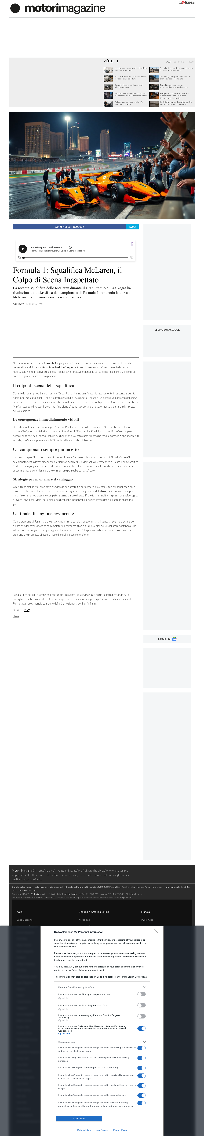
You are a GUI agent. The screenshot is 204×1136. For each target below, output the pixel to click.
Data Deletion (84, 1130)
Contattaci (115, 886)
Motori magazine (39, 894)
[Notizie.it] (186, 3)
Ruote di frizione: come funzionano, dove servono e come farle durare (131, 77)
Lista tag (31, 890)
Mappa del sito (19, 890)
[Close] (157, 932)
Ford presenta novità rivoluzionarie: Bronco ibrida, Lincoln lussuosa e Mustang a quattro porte (174, 95)
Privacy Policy (120, 1130)
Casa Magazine (25, 919)
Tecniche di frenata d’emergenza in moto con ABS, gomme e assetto (176, 69)
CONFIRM (79, 1118)
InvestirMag (147, 919)
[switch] (141, 994)
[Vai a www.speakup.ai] (132, 244)
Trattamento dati (171, 886)
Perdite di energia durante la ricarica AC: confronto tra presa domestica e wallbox (131, 94)
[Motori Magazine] (57, 8)
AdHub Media (70, 894)
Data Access (102, 1130)
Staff (26, 610)
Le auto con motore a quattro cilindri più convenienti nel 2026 (131, 69)
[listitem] (102, 987)
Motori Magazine (22, 870)
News (16, 616)
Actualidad (84, 919)
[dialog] (102, 1031)
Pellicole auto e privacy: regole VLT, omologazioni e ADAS (128, 103)
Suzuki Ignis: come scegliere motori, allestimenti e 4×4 (129, 86)
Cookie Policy (128, 886)
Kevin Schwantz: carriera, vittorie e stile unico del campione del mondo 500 (176, 103)
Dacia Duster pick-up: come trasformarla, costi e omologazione (174, 86)
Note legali (157, 886)
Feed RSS (185, 886)
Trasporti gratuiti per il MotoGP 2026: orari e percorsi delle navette (175, 77)
